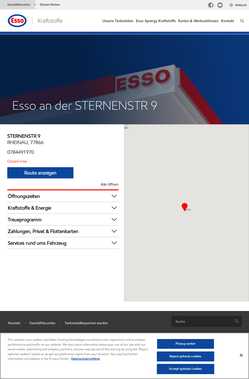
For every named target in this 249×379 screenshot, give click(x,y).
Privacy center (186, 343)
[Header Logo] (34, 20)
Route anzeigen (40, 173)
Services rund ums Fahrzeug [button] (37, 243)
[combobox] (206, 321)
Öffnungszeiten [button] (24, 196)
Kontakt (14, 323)
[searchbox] (201, 321)
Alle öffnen (110, 184)
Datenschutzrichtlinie (85, 359)
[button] (242, 21)
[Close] (241, 355)
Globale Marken (50, 4)
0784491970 (20, 152)
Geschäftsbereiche (18, 4)
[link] (156, 20)
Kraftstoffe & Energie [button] (29, 208)
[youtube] (220, 5)
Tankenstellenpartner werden (86, 323)
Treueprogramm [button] (25, 219)
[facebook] (211, 5)
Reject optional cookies (185, 356)
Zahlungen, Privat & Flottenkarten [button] (43, 231)
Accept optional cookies (185, 369)
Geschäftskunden (42, 323)
